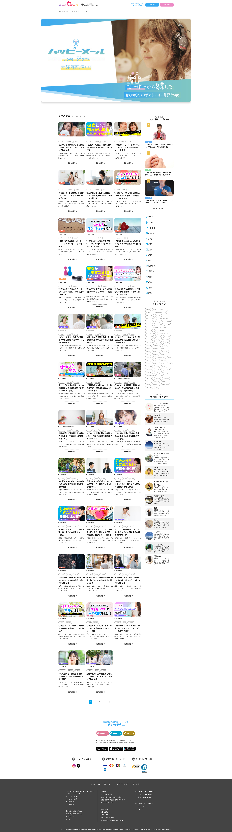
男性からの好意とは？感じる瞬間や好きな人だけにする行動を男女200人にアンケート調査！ (99, 532)
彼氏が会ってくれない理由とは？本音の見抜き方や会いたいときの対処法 (99, 195)
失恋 (90, 134)
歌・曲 (162, 363)
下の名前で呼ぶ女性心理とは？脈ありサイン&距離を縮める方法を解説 (71, 676)
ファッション (163, 333)
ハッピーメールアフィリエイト (144, 803)
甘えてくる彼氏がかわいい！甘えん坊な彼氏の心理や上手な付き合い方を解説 (127, 532)
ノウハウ (62, 141)
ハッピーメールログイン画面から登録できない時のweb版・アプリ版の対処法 (159, 146)
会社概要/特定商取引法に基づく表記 (111, 797)
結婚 (162, 375)
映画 (155, 363)
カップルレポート (106, 809)
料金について (70, 802)
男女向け (104, 141)
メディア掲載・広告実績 (107, 817)
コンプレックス (167, 321)
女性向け (70, 141)
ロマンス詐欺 (150, 342)
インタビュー (150, 318)
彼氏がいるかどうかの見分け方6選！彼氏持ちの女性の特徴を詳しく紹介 (99, 580)
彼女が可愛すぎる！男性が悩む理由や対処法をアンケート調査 (99, 290)
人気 (160, 342)
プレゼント (150, 336)
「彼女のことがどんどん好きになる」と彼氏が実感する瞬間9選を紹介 (127, 243)
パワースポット (151, 333)
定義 (118, 134)
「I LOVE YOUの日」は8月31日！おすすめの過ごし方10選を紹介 (71, 243)
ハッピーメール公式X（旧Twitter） (145, 791)
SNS (155, 309)
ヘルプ (68, 819)
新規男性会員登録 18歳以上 (74, 814)
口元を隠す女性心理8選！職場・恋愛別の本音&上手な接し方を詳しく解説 (127, 436)
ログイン (129, 733)
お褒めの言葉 (104, 815)
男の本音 (131, 238)
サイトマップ (139, 809)
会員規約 (103, 791)
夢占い (163, 348)
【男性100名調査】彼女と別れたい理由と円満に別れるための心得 (99, 147)
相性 (157, 372)
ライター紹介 (137, 784)
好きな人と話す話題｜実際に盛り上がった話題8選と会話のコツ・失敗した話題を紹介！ (127, 388)
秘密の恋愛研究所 (151, 375)
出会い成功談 (104, 812)
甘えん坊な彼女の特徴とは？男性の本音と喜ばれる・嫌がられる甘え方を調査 (127, 291)
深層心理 (63, 327)
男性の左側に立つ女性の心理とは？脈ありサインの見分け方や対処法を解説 (99, 676)
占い (165, 345)
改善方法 (163, 360)
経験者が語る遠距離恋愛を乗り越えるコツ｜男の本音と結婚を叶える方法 (71, 436)
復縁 (163, 354)
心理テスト (150, 357)
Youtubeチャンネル (161, 312)
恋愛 (62, 134)
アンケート (152, 217)
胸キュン (149, 378)
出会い (149, 142)
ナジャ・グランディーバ (153, 327)
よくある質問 (70, 804)
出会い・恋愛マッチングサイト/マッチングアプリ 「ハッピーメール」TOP (80, 792)
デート (62, 238)
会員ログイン (70, 816)
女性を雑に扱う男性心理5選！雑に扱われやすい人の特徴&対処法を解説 (99, 340)
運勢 (148, 384)
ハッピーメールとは (71, 796)
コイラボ (156, 321)
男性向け (132, 430)
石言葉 (165, 372)
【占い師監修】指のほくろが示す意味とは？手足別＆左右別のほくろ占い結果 (158, 174)
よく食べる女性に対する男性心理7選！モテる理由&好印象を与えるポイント (99, 436)
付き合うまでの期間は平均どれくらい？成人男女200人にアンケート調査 (99, 628)
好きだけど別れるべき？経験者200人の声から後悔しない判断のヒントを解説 (127, 195)
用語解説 (149, 369)
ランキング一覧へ (159, 208)
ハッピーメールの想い (72, 799)
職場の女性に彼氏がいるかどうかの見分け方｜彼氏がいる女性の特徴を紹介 (99, 484)
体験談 (118, 189)
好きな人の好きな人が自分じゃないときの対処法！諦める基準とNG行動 (71, 291)
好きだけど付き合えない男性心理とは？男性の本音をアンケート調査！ (71, 532)
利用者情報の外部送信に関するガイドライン (113, 800)
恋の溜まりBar (161, 357)
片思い (63, 279)
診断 (148, 170)
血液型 (157, 381)
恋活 (90, 231)
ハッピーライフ (82, 11)
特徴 (118, 279)
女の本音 (98, 286)
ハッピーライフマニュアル (121, 784)
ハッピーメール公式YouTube (143, 797)
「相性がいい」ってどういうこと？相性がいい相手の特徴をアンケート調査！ (127, 147)
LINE (148, 309)
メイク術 (167, 336)
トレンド (152, 228)
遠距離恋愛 (166, 384)
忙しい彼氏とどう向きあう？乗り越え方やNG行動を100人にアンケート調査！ (127, 340)
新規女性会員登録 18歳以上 (74, 811)
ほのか (159, 315)
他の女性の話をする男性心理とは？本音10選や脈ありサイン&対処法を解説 (71, 340)
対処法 (76, 141)
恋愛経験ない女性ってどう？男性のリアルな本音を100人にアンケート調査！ (99, 388)
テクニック (63, 189)
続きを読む (71, 163)
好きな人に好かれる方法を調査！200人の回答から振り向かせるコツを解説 (98, 243)
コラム (151, 222)
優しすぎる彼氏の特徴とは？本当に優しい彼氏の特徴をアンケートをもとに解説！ (71, 388)
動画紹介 (157, 345)
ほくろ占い (150, 315)
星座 (148, 363)
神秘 (150, 288)
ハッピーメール (160, 330)
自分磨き (166, 378)
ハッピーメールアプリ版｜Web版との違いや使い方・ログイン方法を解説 (159, 202)
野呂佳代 (149, 387)
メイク (159, 336)
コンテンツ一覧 (139, 806)
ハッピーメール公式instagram (143, 794)
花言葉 (149, 381)
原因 (148, 348)
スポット (149, 324)
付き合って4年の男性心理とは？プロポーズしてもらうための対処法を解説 (71, 195)
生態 (123, 141)
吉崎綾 (156, 348)
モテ (105, 238)
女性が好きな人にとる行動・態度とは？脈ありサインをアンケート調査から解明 (127, 628)
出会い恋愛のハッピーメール (67, 11)
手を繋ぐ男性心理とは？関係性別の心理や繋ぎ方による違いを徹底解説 (71, 484)
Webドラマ (164, 309)
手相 (155, 360)
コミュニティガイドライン (108, 802)
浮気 (170, 363)
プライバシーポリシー (107, 794)
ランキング (166, 339)
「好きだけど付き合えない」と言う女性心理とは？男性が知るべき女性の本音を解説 (127, 484)
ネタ (165, 327)
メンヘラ (149, 339)
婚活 (150, 244)
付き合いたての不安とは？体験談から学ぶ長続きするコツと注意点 (71, 628)
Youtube (149, 312)
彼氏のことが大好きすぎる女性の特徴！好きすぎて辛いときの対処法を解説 (71, 147)
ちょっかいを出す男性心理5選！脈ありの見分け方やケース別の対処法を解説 (127, 580)
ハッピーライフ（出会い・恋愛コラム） (112, 820)
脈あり (158, 378)
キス (148, 321)
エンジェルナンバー (163, 318)
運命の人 (156, 384)
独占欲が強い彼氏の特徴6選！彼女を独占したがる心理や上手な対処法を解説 (71, 580)
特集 (150, 282)
